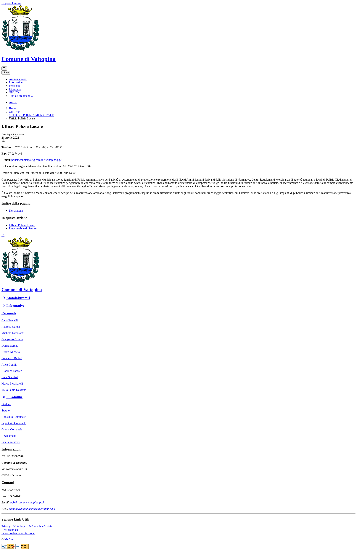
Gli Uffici (14, 111)
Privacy (5, 526)
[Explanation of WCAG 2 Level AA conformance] (22, 547)
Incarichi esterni (10, 442)
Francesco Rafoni (11, 358)
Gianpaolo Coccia (12, 339)
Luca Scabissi (9, 377)
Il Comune (14, 397)
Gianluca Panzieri (11, 370)
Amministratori (18, 298)
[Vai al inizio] (2, 235)
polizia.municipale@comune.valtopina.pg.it (36, 159)
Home (12, 108)
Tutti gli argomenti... (21, 95)
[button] (18, 79)
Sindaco (6, 404)
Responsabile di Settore (22, 228)
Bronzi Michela (10, 352)
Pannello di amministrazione (18, 533)
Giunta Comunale (11, 429)
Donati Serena (9, 345)
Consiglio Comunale (13, 416)
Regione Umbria (11, 3)
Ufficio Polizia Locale (22, 225)
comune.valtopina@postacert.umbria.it (32, 508)
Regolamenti (8, 435)
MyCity (9, 539)
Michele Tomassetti (12, 333)
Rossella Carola (10, 326)
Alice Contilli (9, 364)
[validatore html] (8, 547)
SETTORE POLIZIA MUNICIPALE (31, 115)
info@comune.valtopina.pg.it (27, 502)
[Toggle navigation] (4, 69)
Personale (8, 313)
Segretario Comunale (13, 423)
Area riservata (9, 529)
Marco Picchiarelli (12, 383)
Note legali (19, 526)
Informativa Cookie (40, 526)
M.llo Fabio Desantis (13, 389)
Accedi (13, 102)
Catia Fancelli (9, 320)
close (6, 72)
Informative (15, 305)
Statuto (5, 410)
